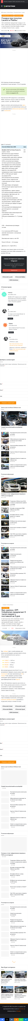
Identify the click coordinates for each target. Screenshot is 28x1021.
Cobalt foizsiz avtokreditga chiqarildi (11, 1)
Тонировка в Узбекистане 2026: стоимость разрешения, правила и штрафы (18, 503)
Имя (1, 384)
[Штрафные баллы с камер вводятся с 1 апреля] (5, 516)
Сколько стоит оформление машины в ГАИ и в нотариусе (20, 996)
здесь (23, 105)
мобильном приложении (18, 108)
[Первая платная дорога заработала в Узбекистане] (5, 562)
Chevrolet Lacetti (7, 277)
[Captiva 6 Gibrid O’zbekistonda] (5, 454)
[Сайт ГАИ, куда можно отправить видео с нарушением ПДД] (5, 536)
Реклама (19, 1011)
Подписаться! (14, 270)
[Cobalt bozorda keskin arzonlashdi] (14, 418)
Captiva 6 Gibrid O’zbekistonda (18, 452)
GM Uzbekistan (14, 280)
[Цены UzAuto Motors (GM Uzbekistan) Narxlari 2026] (7, 974)
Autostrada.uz (22, 1008)
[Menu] (2, 6)
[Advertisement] (14, 65)
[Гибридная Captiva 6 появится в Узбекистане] (5, 460)
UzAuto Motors (10, 12)
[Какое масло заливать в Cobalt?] (5, 529)
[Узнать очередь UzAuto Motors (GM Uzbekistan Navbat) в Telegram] (7, 989)
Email (1, 390)
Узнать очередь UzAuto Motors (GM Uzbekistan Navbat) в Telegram (7, 996)
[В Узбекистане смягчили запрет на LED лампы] (5, 523)
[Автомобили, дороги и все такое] (9, 6)
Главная (4, 12)
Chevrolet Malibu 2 (19, 15)
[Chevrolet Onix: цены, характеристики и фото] (21, 974)
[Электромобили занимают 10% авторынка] (5, 447)
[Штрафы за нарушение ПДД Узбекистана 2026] (5, 510)
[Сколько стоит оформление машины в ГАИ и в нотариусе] (14, 485)
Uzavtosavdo (7, 110)
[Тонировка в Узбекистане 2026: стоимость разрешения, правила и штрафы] (5, 503)
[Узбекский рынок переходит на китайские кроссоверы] (5, 441)
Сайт (1, 396)
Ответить (10, 304)
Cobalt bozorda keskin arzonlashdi (11, 427)
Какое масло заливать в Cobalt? (18, 527)
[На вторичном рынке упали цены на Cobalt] (5, 434)
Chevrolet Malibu (20, 277)
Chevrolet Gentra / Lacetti (19, 12)
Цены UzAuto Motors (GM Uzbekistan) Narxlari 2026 (6, 981)
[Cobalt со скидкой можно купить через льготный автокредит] (5, 466)
